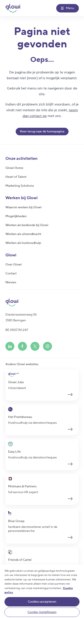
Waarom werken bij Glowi (23, 207)
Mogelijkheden (16, 216)
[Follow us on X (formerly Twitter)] (34, 346)
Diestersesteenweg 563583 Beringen (21, 317)
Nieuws (10, 282)
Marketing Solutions (19, 186)
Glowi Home (14, 168)
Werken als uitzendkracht (23, 234)
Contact (11, 274)
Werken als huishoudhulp (23, 243)
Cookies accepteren (42, 602)
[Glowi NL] (12, 8)
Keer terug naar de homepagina (42, 132)
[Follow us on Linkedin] (9, 346)
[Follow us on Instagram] (47, 346)
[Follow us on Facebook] (22, 346)
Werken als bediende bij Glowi (26, 225)
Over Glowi (13, 265)
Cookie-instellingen (42, 612)
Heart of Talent (15, 177)
